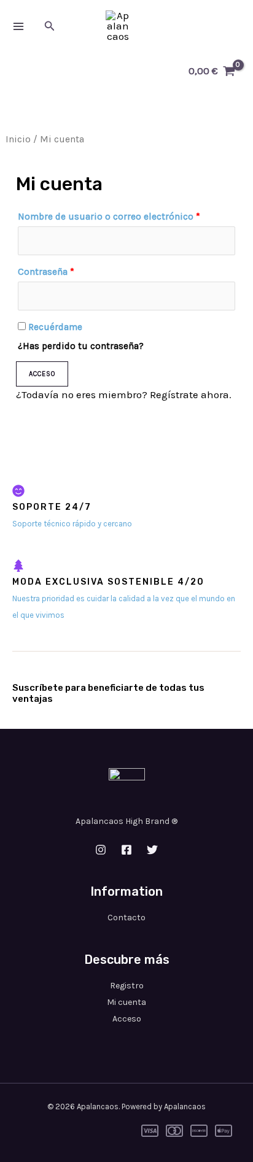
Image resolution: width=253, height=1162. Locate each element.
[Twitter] (152, 849)
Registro (127, 985)
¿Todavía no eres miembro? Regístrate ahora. (124, 394)
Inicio (18, 139)
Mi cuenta (126, 1002)
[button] (49, 26)
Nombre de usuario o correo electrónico (109, 216)
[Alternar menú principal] (18, 26)
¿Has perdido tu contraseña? (81, 346)
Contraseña (46, 271)
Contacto (126, 917)
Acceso (42, 374)
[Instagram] (100, 849)
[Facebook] (126, 849)
